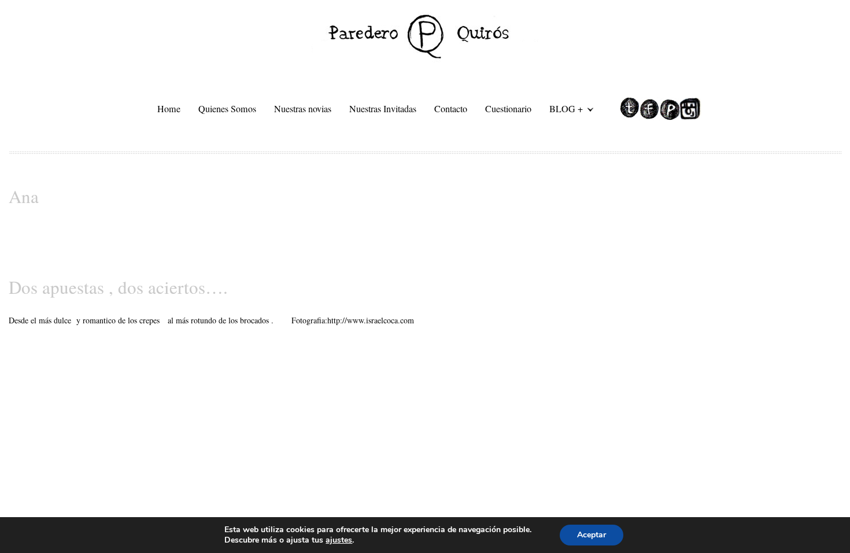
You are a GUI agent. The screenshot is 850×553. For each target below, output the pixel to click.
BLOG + (562, 110)
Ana (24, 196)
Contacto (450, 108)
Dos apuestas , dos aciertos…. (118, 287)
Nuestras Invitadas (382, 108)
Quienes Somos (227, 108)
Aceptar (591, 534)
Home (168, 108)
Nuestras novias (302, 108)
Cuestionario (508, 108)
